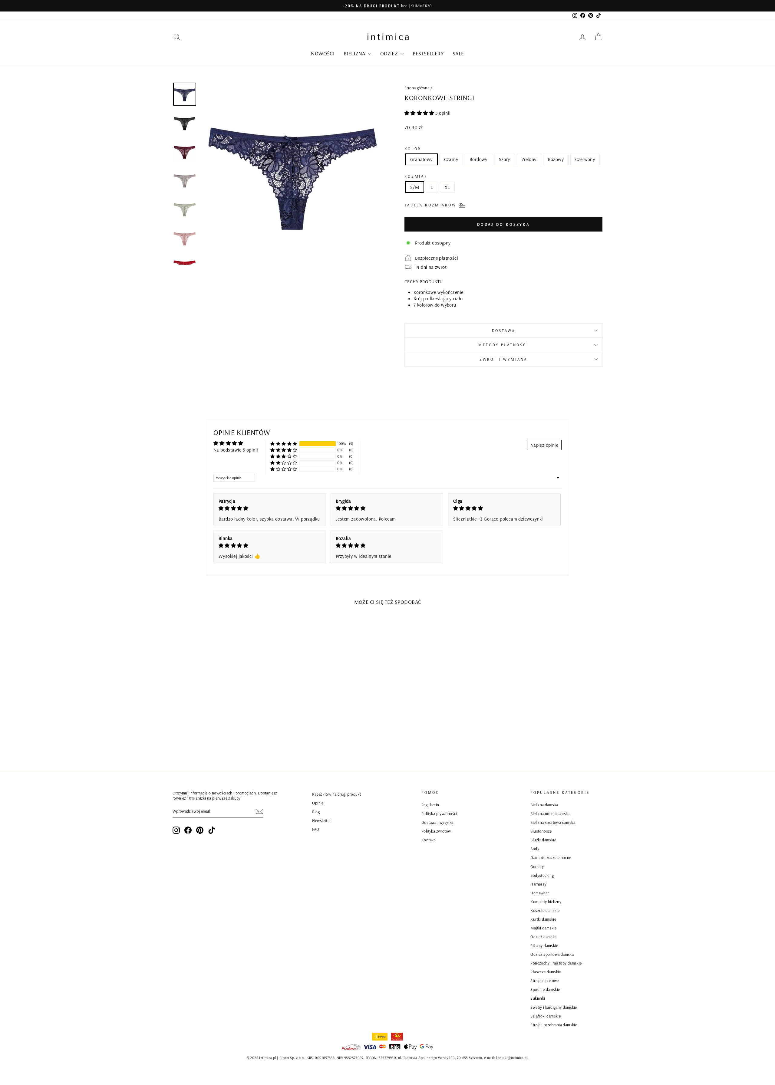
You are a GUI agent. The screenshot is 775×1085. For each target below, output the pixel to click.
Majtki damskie (543, 927)
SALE (458, 53)
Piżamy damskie (544, 945)
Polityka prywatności (439, 813)
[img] (270, 508)
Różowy (556, 159)
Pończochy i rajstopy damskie (556, 962)
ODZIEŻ (389, 53)
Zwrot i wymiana (504, 359)
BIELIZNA (355, 53)
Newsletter (321, 820)
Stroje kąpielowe (544, 980)
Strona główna (416, 87)
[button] (419, 113)
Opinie (317, 802)
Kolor (412, 148)
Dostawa (503, 330)
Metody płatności (503, 344)
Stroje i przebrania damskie (553, 1024)
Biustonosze (541, 830)
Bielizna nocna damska (549, 813)
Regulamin (430, 804)
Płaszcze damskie (545, 971)
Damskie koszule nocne (550, 857)
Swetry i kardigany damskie (553, 1007)
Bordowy (478, 159)
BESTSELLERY (428, 53)
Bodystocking (542, 875)
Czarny (451, 159)
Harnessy (538, 883)
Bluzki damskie (543, 839)
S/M (414, 187)
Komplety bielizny (545, 901)
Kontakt (428, 839)
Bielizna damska (544, 804)
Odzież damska (543, 936)
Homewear (539, 892)
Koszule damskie (544, 910)
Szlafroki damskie (545, 1015)
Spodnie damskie (545, 989)
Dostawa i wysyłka (437, 822)
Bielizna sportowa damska (552, 822)
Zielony (529, 159)
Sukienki (537, 998)
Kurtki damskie (543, 919)
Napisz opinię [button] (544, 445)
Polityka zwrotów (436, 830)
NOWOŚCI (323, 53)
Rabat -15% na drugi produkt (336, 794)
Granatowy (421, 159)
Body (534, 848)
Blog (316, 811)
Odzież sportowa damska (552, 954)
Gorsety (537, 866)
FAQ (315, 829)
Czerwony (585, 159)
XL (447, 187)
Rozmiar (416, 176)
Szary (504, 159)
